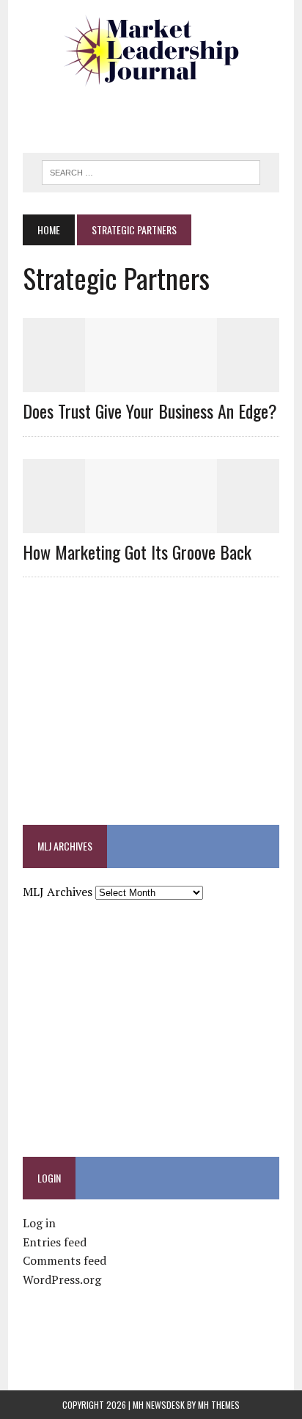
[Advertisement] (162, 113)
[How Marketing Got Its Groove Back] (151, 523)
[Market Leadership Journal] (151, 51)
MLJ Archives (57, 892)
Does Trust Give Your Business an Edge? (150, 410)
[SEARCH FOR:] (150, 170)
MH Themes (219, 1404)
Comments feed (64, 1260)
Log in (39, 1223)
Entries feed (54, 1242)
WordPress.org (62, 1279)
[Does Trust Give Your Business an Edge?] (151, 383)
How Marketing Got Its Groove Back (137, 551)
